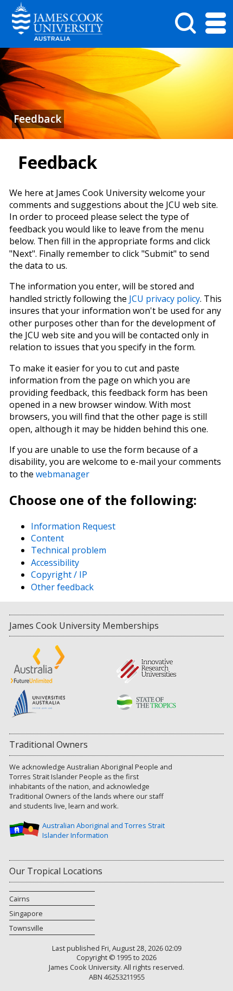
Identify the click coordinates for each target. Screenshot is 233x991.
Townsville (26, 928)
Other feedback (62, 587)
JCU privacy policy (164, 299)
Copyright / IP (59, 574)
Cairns (19, 899)
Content (47, 538)
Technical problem (68, 550)
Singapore (26, 913)
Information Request (73, 526)
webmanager (62, 474)
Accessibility (55, 563)
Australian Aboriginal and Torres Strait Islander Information (103, 830)
